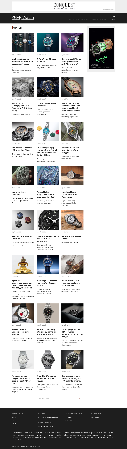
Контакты (95, 417)
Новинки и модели (83, 19)
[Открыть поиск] (114, 17)
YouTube (68, 420)
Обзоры (95, 19)
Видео (113, 19)
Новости (71, 19)
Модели (15, 417)
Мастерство (104, 19)
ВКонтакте (69, 417)
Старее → (79, 399)
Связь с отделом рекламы (48, 417)
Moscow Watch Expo (46, 426)
